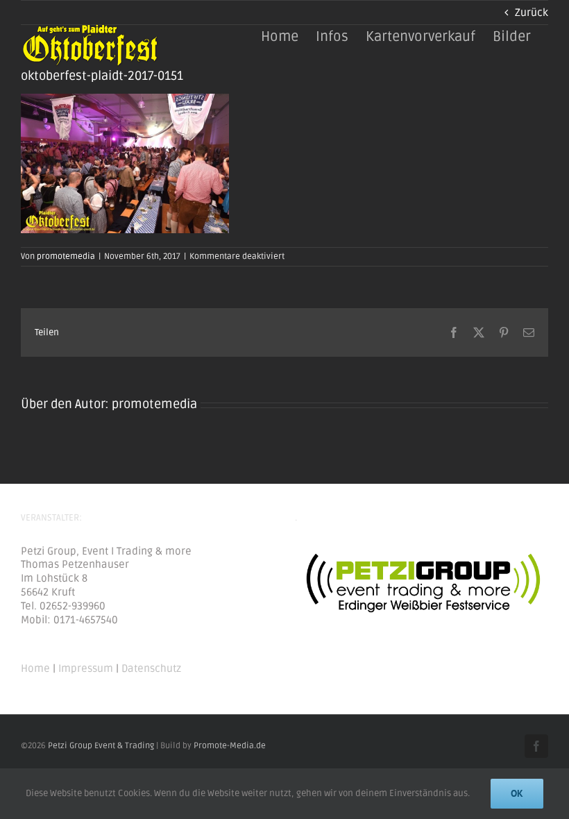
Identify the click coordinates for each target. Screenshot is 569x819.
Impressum (85, 668)
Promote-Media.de (230, 746)
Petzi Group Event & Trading (101, 746)
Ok (517, 793)
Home (35, 668)
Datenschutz (151, 668)
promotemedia (66, 256)
